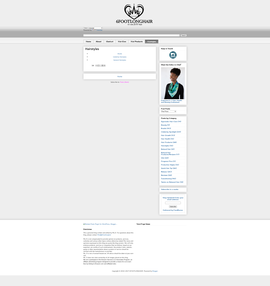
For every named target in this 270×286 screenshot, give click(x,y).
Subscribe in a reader (169, 189)
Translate (99, 30)
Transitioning (166, 178)
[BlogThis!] (98, 65)
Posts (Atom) (124, 82)
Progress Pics (166, 161)
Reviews (164, 175)
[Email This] (96, 65)
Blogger (155, 271)
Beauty (164, 125)
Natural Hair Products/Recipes (168, 153)
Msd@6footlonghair (104, 235)
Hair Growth (166, 135)
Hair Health (165, 139)
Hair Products (137, 42)
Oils (162, 158)
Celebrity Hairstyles (119, 57)
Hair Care (122, 42)
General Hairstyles (119, 60)
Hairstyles (151, 42)
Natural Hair (166, 149)
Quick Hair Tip (166, 168)
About (98, 42)
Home (88, 42)
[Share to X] (100, 65)
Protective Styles (168, 165)
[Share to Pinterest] (104, 65)
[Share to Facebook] (102, 65)
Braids (120, 54)
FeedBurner (178, 210)
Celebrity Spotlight (168, 132)
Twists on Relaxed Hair (170, 182)
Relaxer (164, 172)
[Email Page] (92, 65)
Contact (109, 42)
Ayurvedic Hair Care (169, 121)
